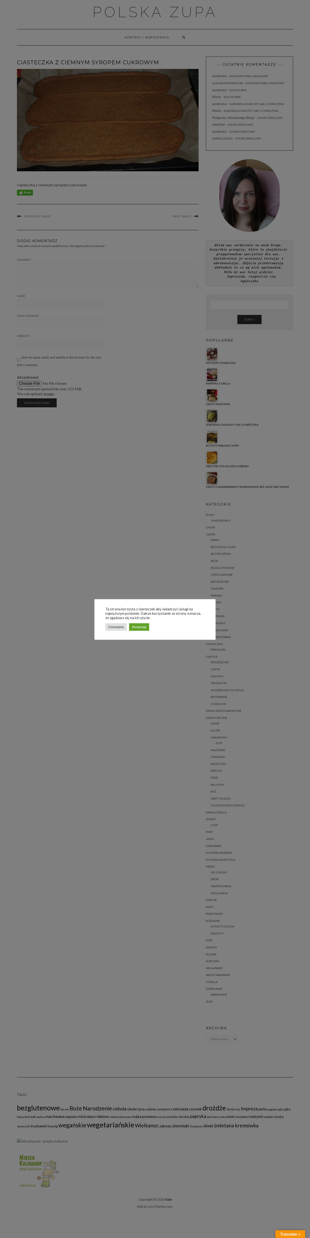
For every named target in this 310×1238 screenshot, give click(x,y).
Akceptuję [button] (139, 627)
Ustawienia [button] (116, 627)
